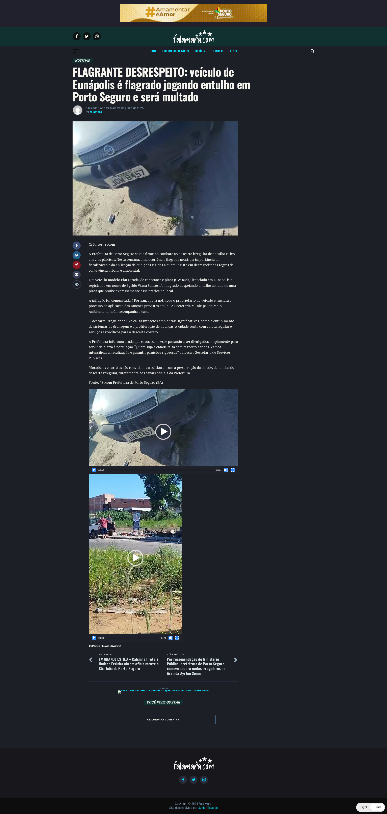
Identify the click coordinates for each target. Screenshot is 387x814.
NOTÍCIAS (200, 51)
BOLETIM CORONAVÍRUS (175, 51)
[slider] (160, 470)
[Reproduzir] (94, 470)
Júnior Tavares (208, 808)
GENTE (233, 51)
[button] (163, 432)
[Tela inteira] (233, 470)
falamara (96, 112)
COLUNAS (218, 51)
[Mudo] (226, 470)
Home (153, 51)
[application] (163, 431)
